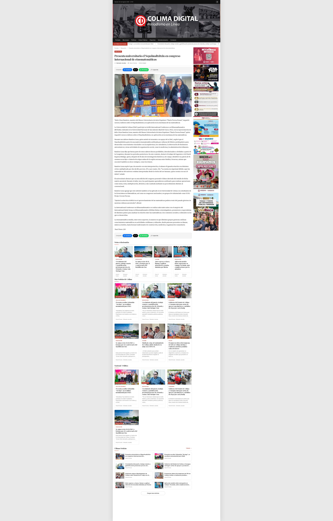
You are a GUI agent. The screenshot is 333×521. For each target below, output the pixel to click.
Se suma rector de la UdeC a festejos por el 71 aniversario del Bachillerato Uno (181, 44)
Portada (117, 40)
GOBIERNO (171, 300)
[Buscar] (217, 40)
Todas (188, 448)
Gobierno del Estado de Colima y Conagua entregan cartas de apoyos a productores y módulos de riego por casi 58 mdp (179, 305)
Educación (123, 48)
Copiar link (155, 69)
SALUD (170, 340)
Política (133, 40)
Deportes (152, 40)
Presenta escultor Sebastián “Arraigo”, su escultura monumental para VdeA (125, 304)
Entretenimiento (163, 40)
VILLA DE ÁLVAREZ (121, 300)
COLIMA (157, 259)
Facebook (128, 69)
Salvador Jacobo (121, 63)
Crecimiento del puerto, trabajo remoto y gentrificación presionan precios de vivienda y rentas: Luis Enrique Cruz (123, 266)
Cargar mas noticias (153, 493)
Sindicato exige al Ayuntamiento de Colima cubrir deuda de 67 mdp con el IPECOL (153, 345)
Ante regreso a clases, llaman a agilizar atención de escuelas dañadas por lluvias (162, 264)
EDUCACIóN (118, 51)
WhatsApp (144, 69)
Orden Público (142, 40)
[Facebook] (217, 2)
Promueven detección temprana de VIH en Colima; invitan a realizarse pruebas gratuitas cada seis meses (179, 345)
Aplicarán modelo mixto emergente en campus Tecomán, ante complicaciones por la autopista (182, 265)
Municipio (126, 40)
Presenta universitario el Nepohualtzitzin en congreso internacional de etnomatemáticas (138, 456)
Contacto (173, 40)
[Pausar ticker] (218, 44)
